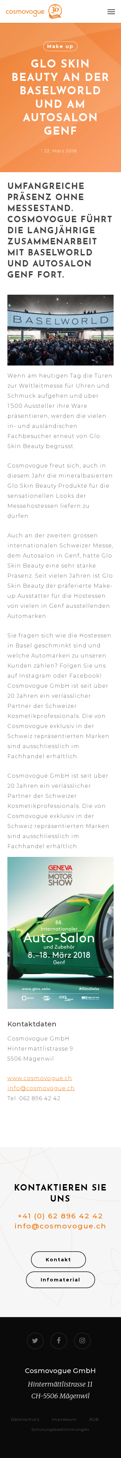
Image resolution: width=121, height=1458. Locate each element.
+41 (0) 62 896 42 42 (60, 1216)
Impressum (64, 1419)
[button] (111, 11)
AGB (94, 1419)
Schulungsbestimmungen (60, 1429)
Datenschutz (25, 1419)
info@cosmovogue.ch (41, 1088)
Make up (60, 46)
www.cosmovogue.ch (39, 1078)
